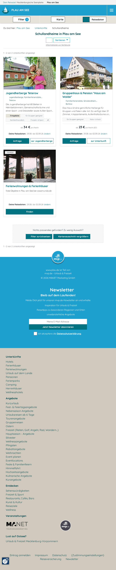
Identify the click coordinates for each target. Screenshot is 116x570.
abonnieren (58, 327)
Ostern (10, 426)
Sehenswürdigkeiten (17, 490)
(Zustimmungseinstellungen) (87, 555)
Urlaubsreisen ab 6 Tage (20, 414)
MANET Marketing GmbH (62, 277)
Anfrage (17, 141)
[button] (20, 10)
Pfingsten (11, 445)
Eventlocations (14, 460)
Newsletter (72, 559)
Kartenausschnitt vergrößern (73, 236)
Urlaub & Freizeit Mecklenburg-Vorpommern (32, 541)
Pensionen (12, 377)
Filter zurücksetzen (40, 236)
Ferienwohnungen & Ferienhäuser (27, 186)
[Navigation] (111, 10)
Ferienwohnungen (16, 369)
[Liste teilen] (49, 40)
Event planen (13, 456)
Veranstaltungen (16, 516)
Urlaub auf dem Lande (19, 373)
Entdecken (12, 485)
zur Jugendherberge (41, 141)
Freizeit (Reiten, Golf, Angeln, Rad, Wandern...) (32, 430)
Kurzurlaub (12, 403)
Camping (11, 384)
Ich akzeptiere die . (59, 333)
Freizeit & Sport (15, 494)
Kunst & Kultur (14, 502)
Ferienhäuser (13, 365)
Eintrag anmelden (20, 555)
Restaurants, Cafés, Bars (20, 498)
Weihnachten (13, 453)
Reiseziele (11, 506)
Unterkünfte (41, 28)
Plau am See (53, 2)
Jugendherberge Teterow (22, 93)
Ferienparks (13, 380)
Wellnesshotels (14, 392)
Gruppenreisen (14, 422)
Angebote (12, 398)
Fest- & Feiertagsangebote (21, 407)
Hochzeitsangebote (17, 472)
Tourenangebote (15, 418)
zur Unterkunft (98, 141)
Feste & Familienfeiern (19, 464)
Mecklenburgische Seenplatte (30, 2)
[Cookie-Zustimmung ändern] (5, 561)
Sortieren (60, 40)
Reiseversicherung (50, 559)
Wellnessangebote (16, 441)
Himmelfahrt (13, 468)
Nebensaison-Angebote (19, 411)
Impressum (41, 555)
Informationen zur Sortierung (58, 45)
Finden (29, 211)
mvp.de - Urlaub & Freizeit (58, 273)
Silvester (11, 437)
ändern (47, 133)
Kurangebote (13, 479)
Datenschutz (59, 555)
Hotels (9, 361)
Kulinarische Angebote (19, 475)
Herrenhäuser (14, 388)
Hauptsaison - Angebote (20, 433)
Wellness (11, 509)
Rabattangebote (15, 449)
